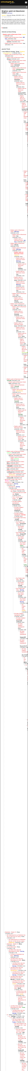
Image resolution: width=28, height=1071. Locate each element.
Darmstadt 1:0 (8, 482)
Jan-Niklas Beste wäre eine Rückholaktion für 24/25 (19, 987)
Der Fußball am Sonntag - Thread (11, 51)
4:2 (9, 1016)
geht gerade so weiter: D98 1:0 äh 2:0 (13, 479)
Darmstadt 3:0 (12, 486)
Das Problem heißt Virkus (20, 517)
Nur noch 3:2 (25, 659)
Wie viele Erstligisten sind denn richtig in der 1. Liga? (21, 1031)
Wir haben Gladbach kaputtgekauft (21, 625)
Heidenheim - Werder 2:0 (10, 932)
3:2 (7, 1014)
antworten (5, 27)
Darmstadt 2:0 (10, 483)
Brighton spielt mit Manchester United (13, 37)
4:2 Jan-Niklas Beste (11, 946)
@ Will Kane (9, 16)
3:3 (26, 665)
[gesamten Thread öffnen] (21, 53)
